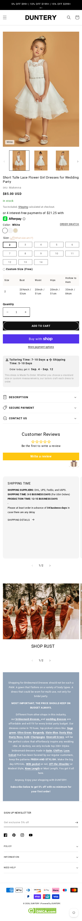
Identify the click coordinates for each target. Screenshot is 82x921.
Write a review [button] (40, 456)
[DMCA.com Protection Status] (42, 912)
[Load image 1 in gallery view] (19, 161)
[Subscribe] (76, 822)
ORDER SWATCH (69, 224)
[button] (40, 7)
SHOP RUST (43, 646)
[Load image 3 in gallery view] (62, 161)
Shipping (23, 206)
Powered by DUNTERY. (51, 903)
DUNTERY (35, 903)
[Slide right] (78, 161)
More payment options (41, 346)
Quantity (8, 304)
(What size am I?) (21, 237)
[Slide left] (4, 161)
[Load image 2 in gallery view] (41, 161)
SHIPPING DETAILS (19, 519)
